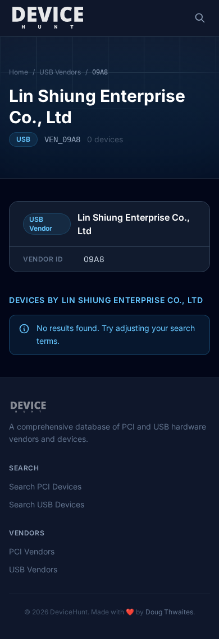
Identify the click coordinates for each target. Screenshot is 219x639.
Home (18, 72)
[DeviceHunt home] (47, 17)
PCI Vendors (31, 551)
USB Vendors (60, 72)
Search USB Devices (46, 504)
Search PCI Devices (45, 486)
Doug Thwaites (169, 612)
